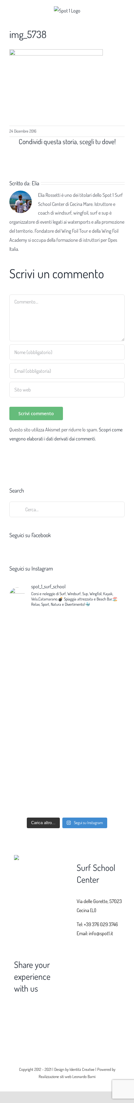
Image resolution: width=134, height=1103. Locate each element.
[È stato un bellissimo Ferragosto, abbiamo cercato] (67, 741)
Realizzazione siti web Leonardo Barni (67, 1076)
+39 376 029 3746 (101, 924)
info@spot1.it (101, 933)
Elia (35, 183)
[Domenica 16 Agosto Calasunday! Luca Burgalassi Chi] (67, 803)
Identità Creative (81, 1069)
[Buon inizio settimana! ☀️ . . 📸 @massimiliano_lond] (67, 628)
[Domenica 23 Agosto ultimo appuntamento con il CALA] (67, 666)
